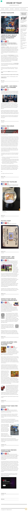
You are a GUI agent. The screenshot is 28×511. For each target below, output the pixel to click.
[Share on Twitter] (4, 41)
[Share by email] (8, 41)
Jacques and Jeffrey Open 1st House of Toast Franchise (9, 343)
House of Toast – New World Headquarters (7, 257)
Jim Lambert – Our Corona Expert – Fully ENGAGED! (9, 87)
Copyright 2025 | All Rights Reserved (7, 509)
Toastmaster (2, 494)
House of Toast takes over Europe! (9, 406)
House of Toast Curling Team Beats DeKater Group (9, 299)
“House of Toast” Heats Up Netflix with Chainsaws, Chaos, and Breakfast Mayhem (9, 37)
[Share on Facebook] (2, 41)
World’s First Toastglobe (9, 182)
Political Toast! (6, 220)
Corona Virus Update (7, 126)
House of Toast (14, 3)
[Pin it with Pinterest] (6, 41)
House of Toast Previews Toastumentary (8, 451)
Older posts (2, 499)
